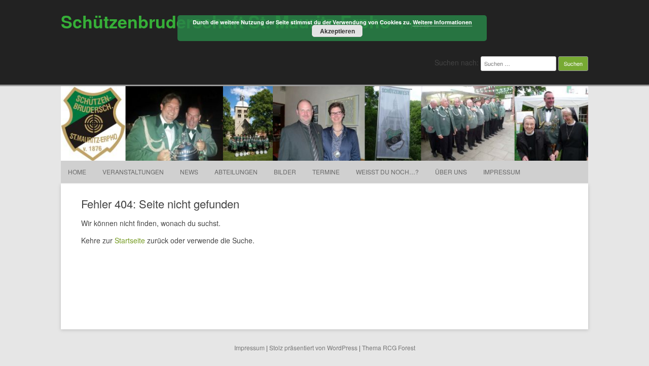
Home (77, 171)
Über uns (451, 171)
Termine (326, 171)
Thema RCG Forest (388, 347)
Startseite (130, 240)
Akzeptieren (337, 30)
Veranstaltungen (133, 171)
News (189, 171)
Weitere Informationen (442, 22)
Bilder (285, 171)
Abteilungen (236, 171)
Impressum (501, 171)
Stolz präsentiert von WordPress (313, 347)
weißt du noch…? (387, 171)
